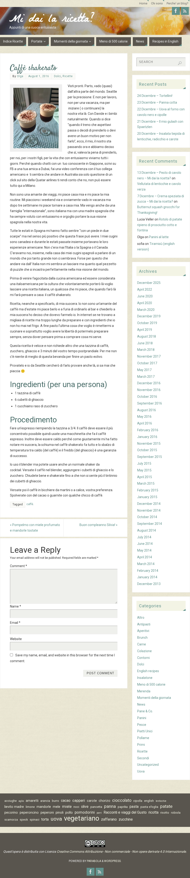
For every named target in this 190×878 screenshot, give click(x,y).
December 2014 (149, 504)
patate (166, 806)
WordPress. (112, 861)
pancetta (96, 807)
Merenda (143, 691)
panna (110, 806)
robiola (175, 812)
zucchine (126, 819)
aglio (21, 800)
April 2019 (144, 330)
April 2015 (144, 477)
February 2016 (147, 430)
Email (15, 623)
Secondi (143, 758)
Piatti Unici (144, 731)
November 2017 (149, 356)
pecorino (11, 812)
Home (143, 3)
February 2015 (147, 490)
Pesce (141, 725)
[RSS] (185, 11)
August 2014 (146, 530)
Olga (20, 76)
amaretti (32, 800)
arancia (45, 800)
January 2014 (147, 577)
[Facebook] (176, 11)
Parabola (94, 861)
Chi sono (157, 3)
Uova (141, 771)
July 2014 (144, 537)
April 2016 (144, 423)
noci (76, 807)
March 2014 (146, 564)
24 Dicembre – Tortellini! (154, 96)
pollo (69, 812)
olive (85, 806)
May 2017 (144, 370)
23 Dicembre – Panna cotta (157, 102)
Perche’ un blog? (177, 3)
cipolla (137, 800)
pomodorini (85, 812)
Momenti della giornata (154, 698)
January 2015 (147, 497)
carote (92, 800)
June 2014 (145, 544)
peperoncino (29, 812)
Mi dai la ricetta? (52, 20)
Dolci (57, 76)
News (141, 704)
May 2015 (144, 470)
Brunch (142, 637)
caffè (29, 504)
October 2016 (147, 396)
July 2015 (144, 463)
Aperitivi (143, 631)
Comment (18, 566)
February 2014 (147, 570)
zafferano (109, 819)
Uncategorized (148, 764)
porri (99, 812)
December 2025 (149, 283)
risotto (164, 812)
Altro (140, 617)
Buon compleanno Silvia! (98, 525)
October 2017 (147, 363)
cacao (65, 800)
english (149, 800)
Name (15, 606)
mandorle (44, 807)
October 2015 (147, 450)
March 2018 (146, 350)
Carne (141, 644)
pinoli (59, 812)
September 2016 (149, 403)
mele (56, 807)
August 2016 (146, 410)
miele (67, 806)
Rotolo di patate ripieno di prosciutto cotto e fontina (159, 224)
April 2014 (144, 557)
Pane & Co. (145, 711)
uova (56, 819)
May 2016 (144, 416)
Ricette (68, 76)
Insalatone (144, 678)
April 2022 (144, 289)
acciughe (10, 800)
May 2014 (144, 550)
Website (16, 639)
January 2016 (147, 437)
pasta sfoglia (149, 807)
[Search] (179, 63)
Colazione (144, 651)
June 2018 (145, 343)
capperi (78, 800)
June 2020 (145, 296)
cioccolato (121, 800)
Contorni (143, 658)
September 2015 (149, 457)
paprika (123, 807)
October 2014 (147, 517)
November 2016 (149, 390)
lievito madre (14, 807)
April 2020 (144, 303)
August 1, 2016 (38, 76)
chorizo (104, 800)
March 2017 (146, 376)
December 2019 (149, 316)
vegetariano (81, 818)
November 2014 (149, 510)
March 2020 (146, 310)
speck (24, 819)
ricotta (153, 812)
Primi (141, 744)
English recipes (148, 671)
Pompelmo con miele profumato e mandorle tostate (35, 527)
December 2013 (149, 584)
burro (55, 800)
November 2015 (149, 443)
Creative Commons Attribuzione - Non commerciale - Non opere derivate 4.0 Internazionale (121, 851)
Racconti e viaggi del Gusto (125, 812)
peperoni (47, 812)
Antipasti (143, 624)
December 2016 (149, 383)
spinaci (34, 819)
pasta (134, 806)
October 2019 (147, 323)
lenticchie (161, 800)
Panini (141, 718)
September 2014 (149, 524)
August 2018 (146, 336)
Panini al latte (159, 237)
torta (45, 819)
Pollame (143, 738)
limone (30, 807)
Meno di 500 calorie (151, 684)
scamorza (11, 819)
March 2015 (146, 483)
